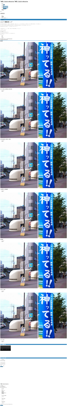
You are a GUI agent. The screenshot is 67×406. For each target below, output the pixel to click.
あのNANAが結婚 (4, 395)
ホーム (2, 3)
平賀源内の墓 (3, 401)
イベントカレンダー (5, 6)
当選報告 (3, 393)
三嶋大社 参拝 (3, 398)
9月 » (3, 365)
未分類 (2, 37)
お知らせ (3, 5)
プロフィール (3, 390)
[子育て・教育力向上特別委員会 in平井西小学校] (33, 87)
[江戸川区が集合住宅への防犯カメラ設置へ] (33, 137)
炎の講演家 (1, 239)
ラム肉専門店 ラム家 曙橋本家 (4, 189)
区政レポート (4, 8)
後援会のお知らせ (4, 9)
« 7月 (1, 365)
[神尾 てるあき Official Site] (14, 1)
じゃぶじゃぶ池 (2, 339)
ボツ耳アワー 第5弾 (2, 289)
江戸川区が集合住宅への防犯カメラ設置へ (5, 139)
